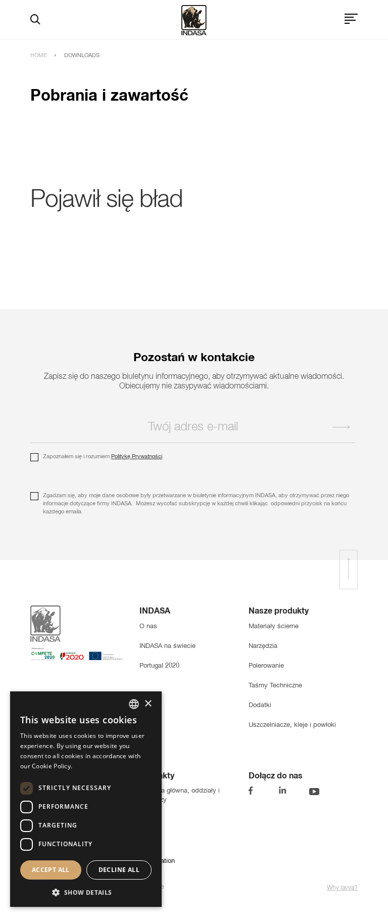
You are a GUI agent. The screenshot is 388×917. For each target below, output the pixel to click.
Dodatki (260, 705)
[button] (86, 891)
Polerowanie (266, 666)
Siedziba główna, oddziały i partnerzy (179, 795)
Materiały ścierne (274, 626)
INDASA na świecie (167, 646)
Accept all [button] (51, 869)
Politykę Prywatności (136, 456)
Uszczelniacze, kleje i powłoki (292, 725)
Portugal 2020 (159, 666)
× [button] (148, 704)
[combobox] (134, 704)
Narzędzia (263, 646)
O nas (148, 626)
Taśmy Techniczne (275, 685)
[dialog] (86, 799)
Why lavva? (342, 888)
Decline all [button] (119, 869)
